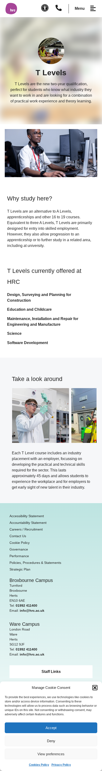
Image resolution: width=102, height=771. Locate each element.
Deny (51, 741)
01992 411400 (26, 605)
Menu (80, 8)
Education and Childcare (29, 309)
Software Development (27, 343)
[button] (95, 687)
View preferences (51, 754)
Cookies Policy (39, 764)
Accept (51, 728)
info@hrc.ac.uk (32, 610)
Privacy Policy (61, 764)
